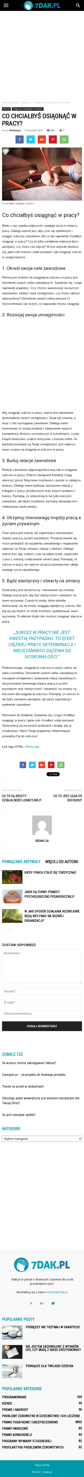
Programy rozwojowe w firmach (27, 108)
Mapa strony (42, 1465)
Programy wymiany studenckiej (26, 1441)
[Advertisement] (42, 54)
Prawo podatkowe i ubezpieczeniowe (30, 1422)
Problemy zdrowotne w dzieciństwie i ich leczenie (41, 1416)
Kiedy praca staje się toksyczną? (50, 872)
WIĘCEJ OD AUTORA (61, 861)
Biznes (6, 108)
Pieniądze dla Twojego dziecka (49, 1366)
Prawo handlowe (15, 1428)
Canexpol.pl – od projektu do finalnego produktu (34, 1075)
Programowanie (14, 1397)
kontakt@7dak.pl (57, 1292)
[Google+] (42, 1303)
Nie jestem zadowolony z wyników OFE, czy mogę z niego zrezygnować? (53, 1348)
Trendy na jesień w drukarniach (23, 1086)
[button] (78, 5)
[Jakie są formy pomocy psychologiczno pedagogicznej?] (12, 897)
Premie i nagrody (15, 1410)
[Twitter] (53, 1303)
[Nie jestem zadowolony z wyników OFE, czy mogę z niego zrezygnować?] (12, 1352)
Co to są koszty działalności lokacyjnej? (21, 798)
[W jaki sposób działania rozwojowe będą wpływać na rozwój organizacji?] (12, 916)
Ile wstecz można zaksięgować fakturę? (29, 1063)
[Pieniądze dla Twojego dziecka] (12, 1371)
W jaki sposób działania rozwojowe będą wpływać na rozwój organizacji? (52, 916)
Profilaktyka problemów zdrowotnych (32, 1447)
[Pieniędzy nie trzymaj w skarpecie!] (12, 1333)
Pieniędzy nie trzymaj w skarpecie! (53, 1327)
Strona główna (10, 102)
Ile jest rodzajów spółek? (19, 1115)
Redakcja (15, 130)
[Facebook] (31, 1303)
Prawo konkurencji (17, 1435)
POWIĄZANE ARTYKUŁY (21, 861)
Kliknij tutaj (32, 746)
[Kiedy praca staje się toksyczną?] (12, 877)
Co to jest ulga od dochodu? (68, 798)
